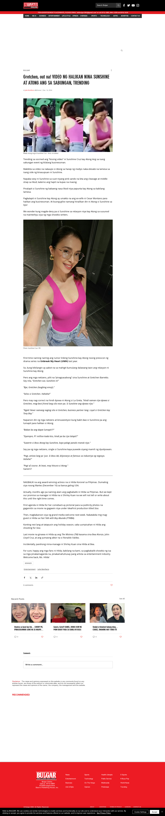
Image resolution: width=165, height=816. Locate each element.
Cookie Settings (140, 812)
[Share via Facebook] (24, 577)
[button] (122, 50)
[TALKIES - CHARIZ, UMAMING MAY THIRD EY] (107, 613)
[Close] (162, 812)
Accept (154, 812)
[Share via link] (42, 577)
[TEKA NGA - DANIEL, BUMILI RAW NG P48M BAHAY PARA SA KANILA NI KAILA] (68, 613)
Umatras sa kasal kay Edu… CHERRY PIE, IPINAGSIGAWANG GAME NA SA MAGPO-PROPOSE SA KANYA (28, 628)
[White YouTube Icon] (133, 5)
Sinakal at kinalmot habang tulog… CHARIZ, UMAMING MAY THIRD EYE (105, 628)
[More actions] (111, 70)
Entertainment (30, 569)
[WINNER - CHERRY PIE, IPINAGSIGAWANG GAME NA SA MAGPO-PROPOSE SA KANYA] (28, 613)
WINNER (28, 563)
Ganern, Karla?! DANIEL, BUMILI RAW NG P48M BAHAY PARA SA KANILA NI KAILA (68, 628)
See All (122, 598)
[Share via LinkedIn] (36, 577)
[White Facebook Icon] (124, 5)
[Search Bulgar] (118, 5)
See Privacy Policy (104, 813)
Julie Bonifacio (43, 569)
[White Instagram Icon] (138, 5)
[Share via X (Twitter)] (30, 577)
